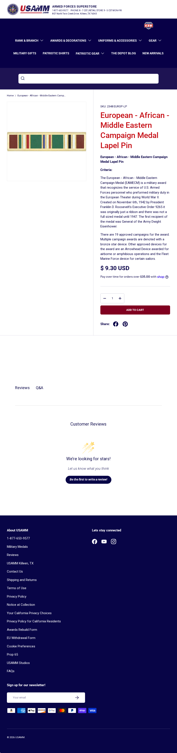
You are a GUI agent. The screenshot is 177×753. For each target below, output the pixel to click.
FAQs (10, 671)
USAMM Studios (18, 663)
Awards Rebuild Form (22, 630)
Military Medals (17, 547)
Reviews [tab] (22, 387)
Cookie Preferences (21, 646)
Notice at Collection (21, 605)
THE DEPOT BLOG (123, 53)
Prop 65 (12, 654)
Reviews (13, 555)
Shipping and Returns (22, 580)
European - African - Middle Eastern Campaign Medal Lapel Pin (41, 95)
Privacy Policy (16, 596)
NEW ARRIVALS (153, 53)
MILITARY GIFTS (24, 53)
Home (10, 95)
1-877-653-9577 (18, 538)
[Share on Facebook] (115, 324)
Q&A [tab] (39, 387)
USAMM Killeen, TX (20, 563)
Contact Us (15, 571)
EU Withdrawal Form (21, 638)
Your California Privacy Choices (29, 613)
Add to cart (135, 310)
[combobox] (88, 79)
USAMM (20, 737)
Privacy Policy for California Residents (34, 621)
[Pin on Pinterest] (125, 324)
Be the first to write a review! (88, 479)
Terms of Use (16, 588)
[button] (167, 25)
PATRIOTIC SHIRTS (56, 53)
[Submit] (23, 78)
